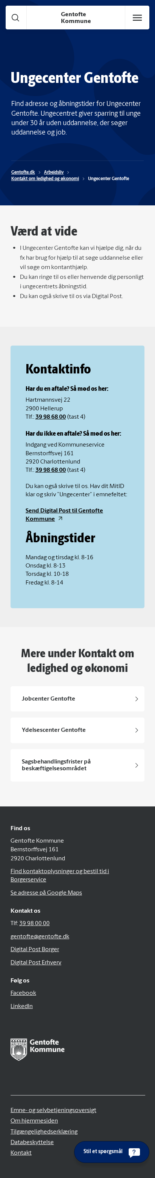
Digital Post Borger (35, 950)
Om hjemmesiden (34, 1121)
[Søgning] (15, 17)
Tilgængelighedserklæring (44, 1132)
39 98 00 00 (34, 924)
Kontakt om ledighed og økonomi (45, 179)
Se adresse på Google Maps (46, 893)
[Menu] (137, 17)
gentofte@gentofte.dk (40, 937)
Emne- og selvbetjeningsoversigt (53, 1111)
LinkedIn (22, 1007)
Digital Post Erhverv (36, 963)
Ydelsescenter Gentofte (54, 730)
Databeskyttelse (32, 1143)
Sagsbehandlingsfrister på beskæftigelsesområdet (56, 765)
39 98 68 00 (50, 417)
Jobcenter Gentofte (48, 699)
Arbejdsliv (54, 172)
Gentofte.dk (23, 172)
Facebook (23, 993)
